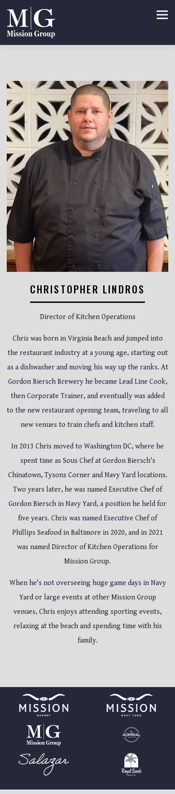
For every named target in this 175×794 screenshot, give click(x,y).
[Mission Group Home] (31, 22)
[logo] (44, 764)
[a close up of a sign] (44, 734)
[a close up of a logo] (131, 734)
